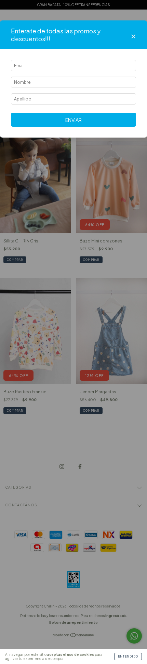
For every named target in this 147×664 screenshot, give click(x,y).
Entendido (128, 656)
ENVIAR (73, 120)
